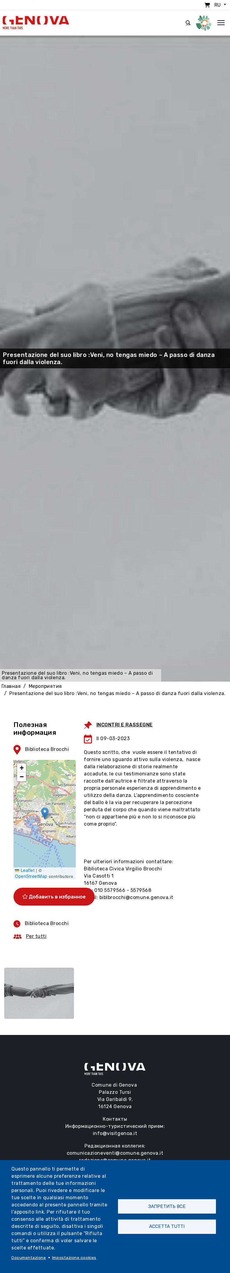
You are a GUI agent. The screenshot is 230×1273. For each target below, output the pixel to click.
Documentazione (28, 1257)
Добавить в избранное (57, 897)
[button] (45, 813)
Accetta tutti (166, 1226)
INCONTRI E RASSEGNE (124, 725)
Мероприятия (45, 686)
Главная (11, 686)
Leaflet (26, 870)
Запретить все (167, 1206)
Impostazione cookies (74, 1257)
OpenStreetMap (31, 876)
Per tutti (36, 936)
